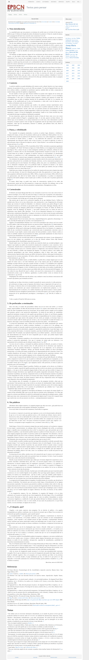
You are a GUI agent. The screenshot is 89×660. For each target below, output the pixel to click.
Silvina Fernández (74, 57)
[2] (60, 156)
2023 (67, 68)
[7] (25, 364)
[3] (30, 168)
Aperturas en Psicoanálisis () (30, 23)
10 (55, 157)
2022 (73, 68)
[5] (37, 235)
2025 (73, 65)
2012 (79, 76)
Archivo (20, 14)
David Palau (68, 41)
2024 (79, 65)
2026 (71, 22)
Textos (10, 14)
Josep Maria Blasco (71, 29)
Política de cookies (53, 657)
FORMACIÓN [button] (31, 1)
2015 (79, 73)
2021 (79, 68)
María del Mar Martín (72, 53)
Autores (15, 14)
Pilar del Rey (72, 56)
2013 (73, 76)
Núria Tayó (72, 54)
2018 (79, 70)
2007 (73, 78)
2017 (67, 73)
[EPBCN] (9, 1)
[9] (12, 491)
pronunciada (44, 21)
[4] (12, 179)
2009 (67, 78)
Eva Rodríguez (69, 43)
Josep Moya (74, 48)
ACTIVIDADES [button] (45, 1)
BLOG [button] (73, 1)
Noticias (25, 14)
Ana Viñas (74, 38)
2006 (79, 78)
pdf (78, 29)
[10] (20, 515)
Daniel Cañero (75, 40)
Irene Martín (75, 43)
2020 (67, 70)
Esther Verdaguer (75, 41)
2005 (67, 81)
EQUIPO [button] (68, 1)
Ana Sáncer (68, 38)
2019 (73, 70)
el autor (50, 21)
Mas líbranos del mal (72, 26)
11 (60, 649)
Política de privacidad (72, 657)
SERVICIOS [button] (61, 1)
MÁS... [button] (78, 1)
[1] (24, 65)
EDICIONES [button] (53, 1)
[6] (46, 341)
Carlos (11, 573)
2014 (67, 76)
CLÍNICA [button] (38, 1)
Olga (10, 598)
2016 (73, 73)
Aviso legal (35, 657)
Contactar (16, 657)
